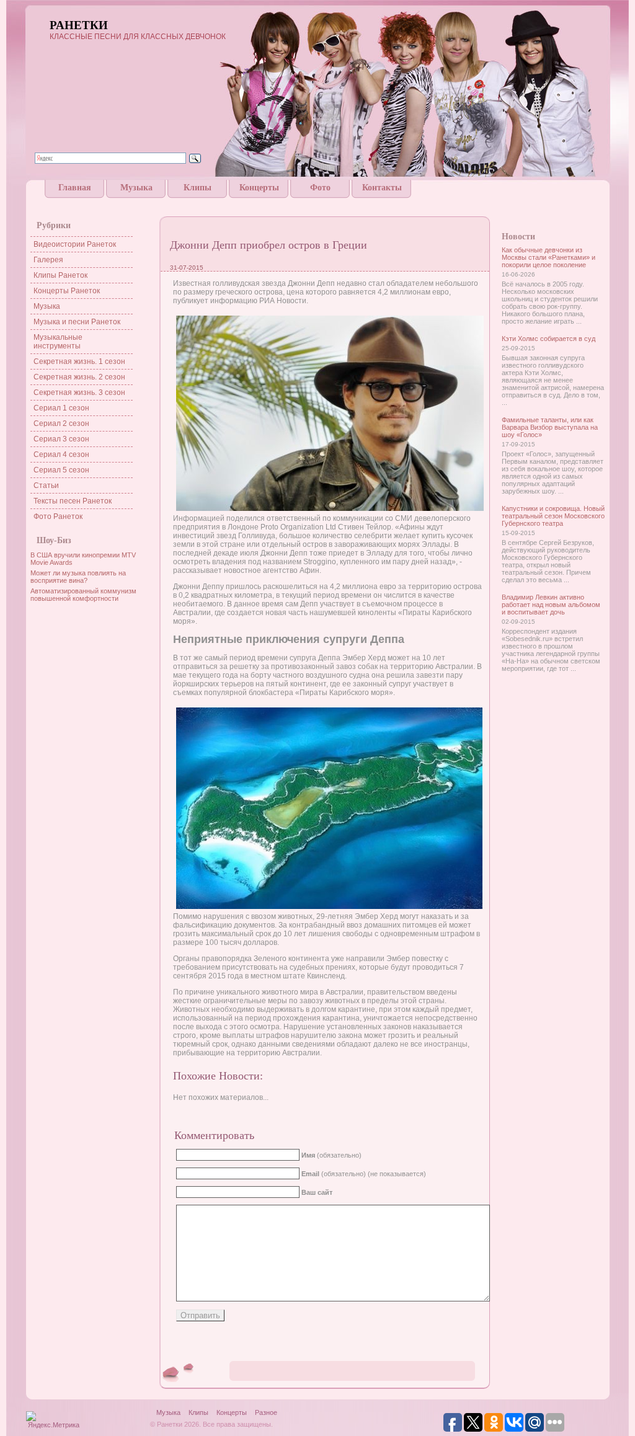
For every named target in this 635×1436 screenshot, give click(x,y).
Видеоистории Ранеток (74, 244)
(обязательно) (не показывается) (363, 1173)
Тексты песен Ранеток (72, 501)
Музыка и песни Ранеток (76, 321)
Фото (320, 187)
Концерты (259, 187)
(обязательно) (331, 1155)
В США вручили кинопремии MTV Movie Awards (83, 558)
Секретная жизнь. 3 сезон (79, 392)
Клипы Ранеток (60, 275)
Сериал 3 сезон (61, 439)
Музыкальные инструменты (57, 341)
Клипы (197, 187)
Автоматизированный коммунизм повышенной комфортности (83, 594)
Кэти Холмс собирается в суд (548, 338)
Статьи (46, 485)
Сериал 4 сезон (61, 454)
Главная (74, 187)
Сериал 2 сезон (61, 423)
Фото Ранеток (57, 516)
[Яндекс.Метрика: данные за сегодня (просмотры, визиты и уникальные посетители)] (53, 1420)
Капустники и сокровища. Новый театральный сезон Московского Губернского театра (553, 516)
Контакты (382, 187)
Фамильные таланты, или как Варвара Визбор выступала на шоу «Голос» (550, 427)
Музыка (136, 187)
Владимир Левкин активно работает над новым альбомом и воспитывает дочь (551, 604)
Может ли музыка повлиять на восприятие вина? (78, 576)
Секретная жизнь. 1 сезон (79, 361)
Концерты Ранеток (66, 290)
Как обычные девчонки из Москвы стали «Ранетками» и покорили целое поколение (548, 257)
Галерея (48, 259)
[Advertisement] (317, 203)
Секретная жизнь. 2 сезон (79, 377)
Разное (266, 1412)
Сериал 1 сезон (61, 408)
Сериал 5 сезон (61, 470)
